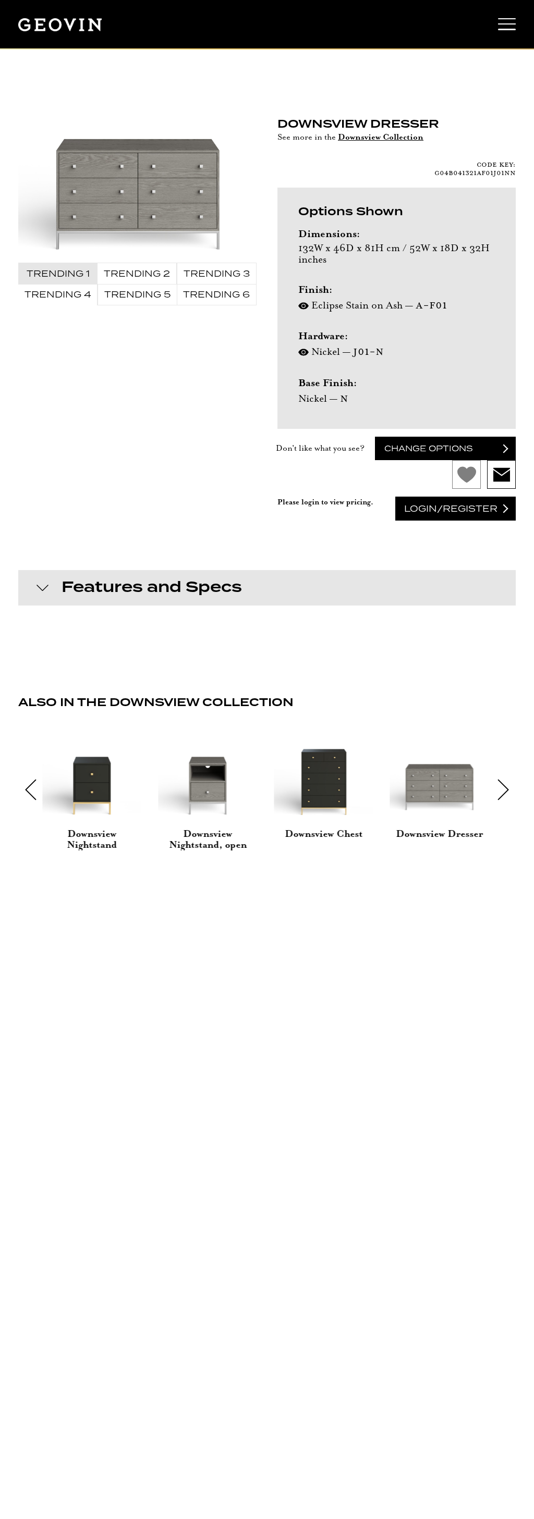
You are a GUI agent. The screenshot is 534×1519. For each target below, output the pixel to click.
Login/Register (450, 508)
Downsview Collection (380, 137)
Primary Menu (507, 27)
